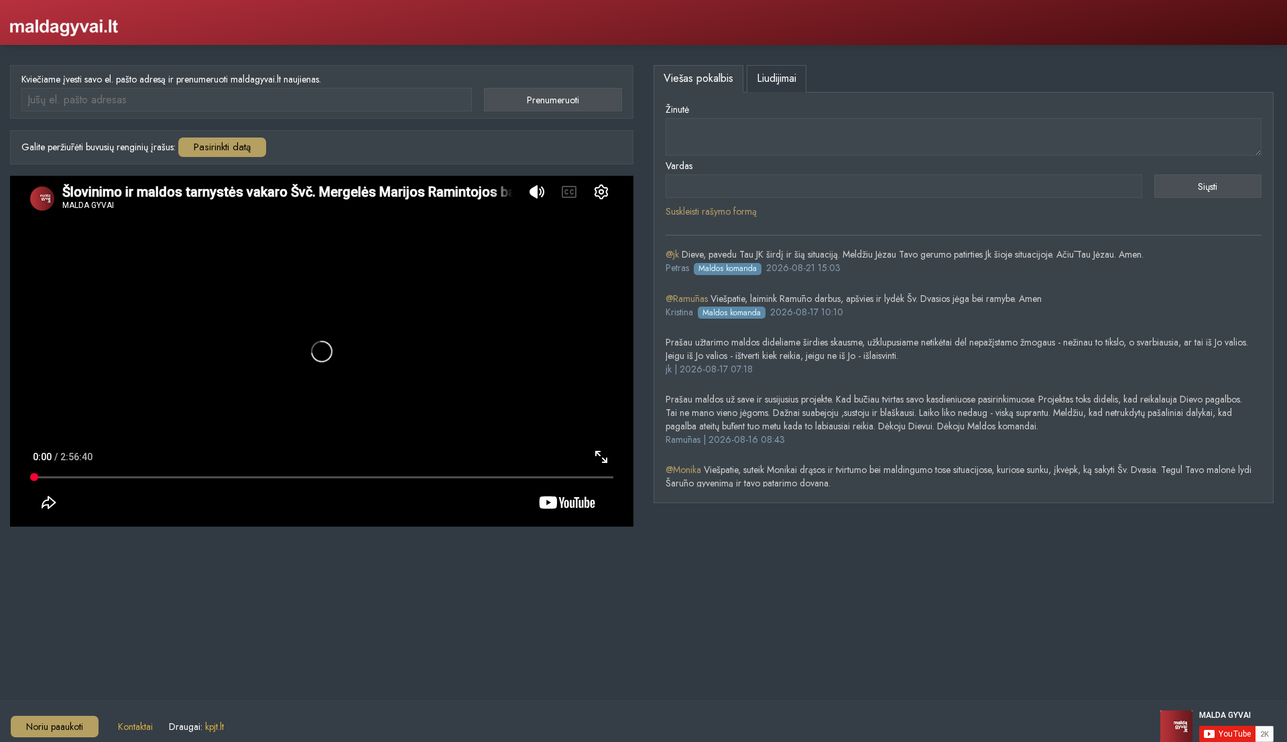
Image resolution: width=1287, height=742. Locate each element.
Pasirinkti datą (222, 147)
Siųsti (1207, 186)
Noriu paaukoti (54, 726)
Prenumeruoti (553, 100)
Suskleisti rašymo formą (711, 211)
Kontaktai (135, 726)
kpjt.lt (214, 726)
